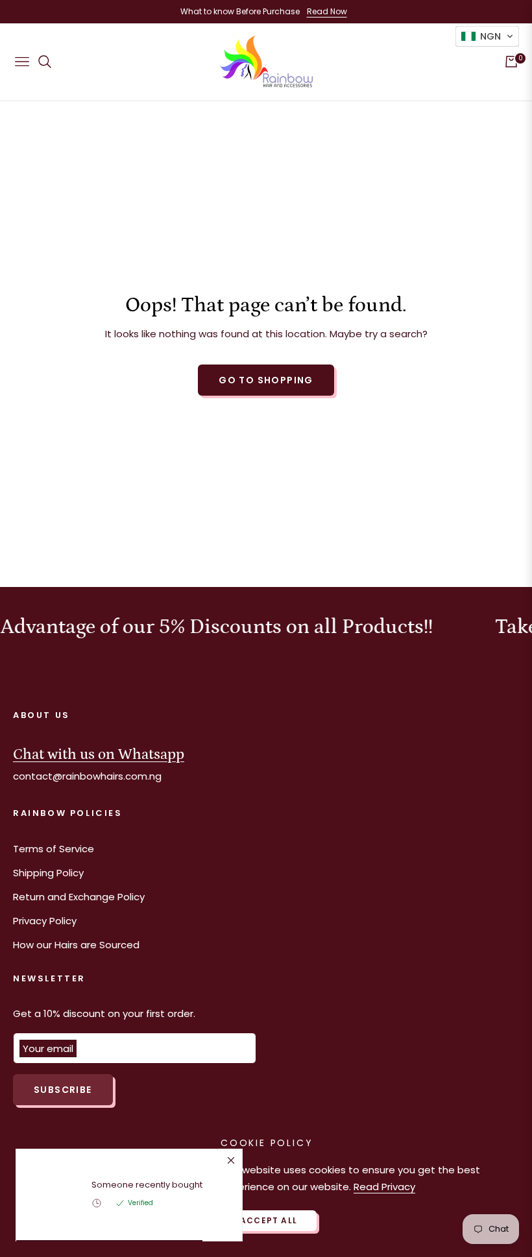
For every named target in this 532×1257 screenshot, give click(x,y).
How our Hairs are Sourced (76, 945)
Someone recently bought (146, 1185)
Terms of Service (53, 849)
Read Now (327, 11)
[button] (487, 36)
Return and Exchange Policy (79, 897)
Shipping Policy (48, 873)
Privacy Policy (45, 921)
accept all (268, 1220)
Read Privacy (384, 1186)
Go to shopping (266, 380)
